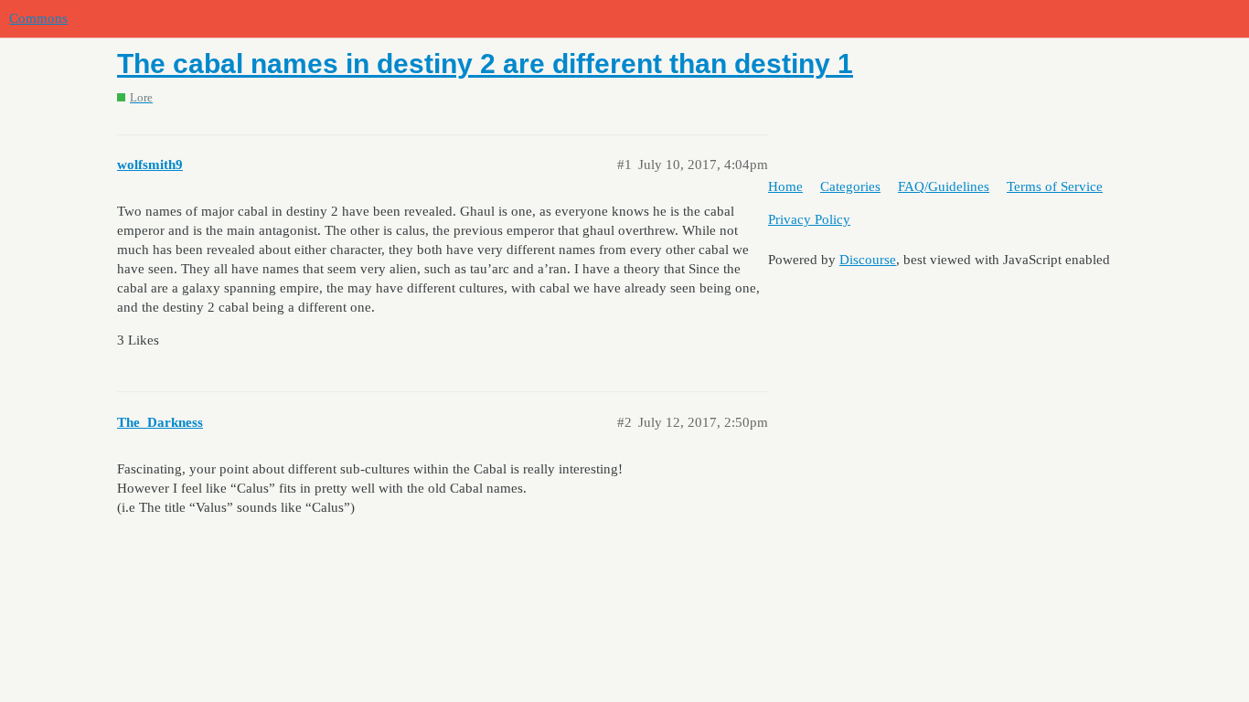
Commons (38, 18)
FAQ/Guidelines (943, 186)
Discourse (867, 259)
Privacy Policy (809, 219)
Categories (850, 186)
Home (785, 186)
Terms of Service (1055, 186)
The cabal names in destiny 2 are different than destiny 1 (485, 63)
